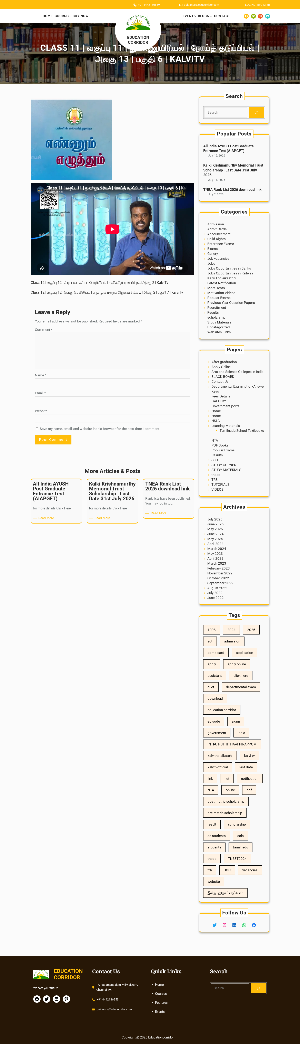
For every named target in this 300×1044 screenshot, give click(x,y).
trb (210, 870)
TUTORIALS (220, 484)
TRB (214, 480)
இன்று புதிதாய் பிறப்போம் (225, 893)
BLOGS (203, 16)
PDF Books (220, 445)
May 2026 (215, 529)
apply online (237, 664)
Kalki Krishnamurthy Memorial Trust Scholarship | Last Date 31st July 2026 (233, 170)
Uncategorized (218, 327)
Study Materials (219, 322)
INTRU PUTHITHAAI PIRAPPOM (232, 744)
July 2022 (214, 593)
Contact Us (220, 381)
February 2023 (218, 568)
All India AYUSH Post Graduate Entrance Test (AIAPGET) (228, 148)
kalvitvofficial (218, 767)
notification (249, 779)
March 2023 (216, 563)
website (214, 882)
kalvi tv (249, 756)
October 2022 (218, 578)
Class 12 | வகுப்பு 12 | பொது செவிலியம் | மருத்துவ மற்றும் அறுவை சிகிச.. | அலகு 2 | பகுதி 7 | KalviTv (107, 292)
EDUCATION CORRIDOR (138, 40)
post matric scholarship (226, 801)
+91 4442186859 (149, 4)
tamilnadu (240, 847)
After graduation (224, 362)
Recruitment (216, 307)
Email (40, 393)
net (226, 779)
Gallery (212, 254)
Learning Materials (225, 426)
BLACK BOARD (222, 377)
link (210, 779)
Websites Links (219, 332)
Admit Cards (217, 229)
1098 (212, 630)
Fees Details (220, 396)
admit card (216, 653)
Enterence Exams (220, 244)
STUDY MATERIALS (226, 470)
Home (216, 411)
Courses (161, 994)
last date (246, 767)
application (244, 653)
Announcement (219, 234)
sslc (240, 836)
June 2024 (215, 534)
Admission (215, 224)
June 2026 (215, 524)
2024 (231, 630)
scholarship (216, 317)
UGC (227, 870)
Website (41, 411)
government (217, 733)
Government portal (225, 406)
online (230, 790)
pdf (249, 790)
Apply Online (221, 367)
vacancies (250, 870)
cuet (211, 687)
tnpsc (215, 475)
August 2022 (217, 588)
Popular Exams (219, 298)
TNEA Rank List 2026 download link (232, 189)
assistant (215, 676)
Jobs (211, 263)
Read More (46, 518)
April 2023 (215, 558)
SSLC (215, 460)
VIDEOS (217, 489)
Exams (212, 249)
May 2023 (215, 554)
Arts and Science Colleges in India (237, 372)
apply (212, 664)
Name (40, 375)
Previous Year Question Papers (231, 303)
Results (213, 312)
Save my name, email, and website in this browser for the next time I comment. (100, 429)
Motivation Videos (221, 293)
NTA (214, 440)
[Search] (256, 112)
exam (236, 721)
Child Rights (216, 239)
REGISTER (263, 4)
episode (214, 721)
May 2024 (215, 539)
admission (232, 641)
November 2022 (219, 573)
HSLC (215, 421)
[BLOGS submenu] (211, 16)
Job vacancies (218, 258)
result (212, 824)
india (241, 733)
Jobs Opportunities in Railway (230, 273)
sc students (217, 836)
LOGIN (249, 4)
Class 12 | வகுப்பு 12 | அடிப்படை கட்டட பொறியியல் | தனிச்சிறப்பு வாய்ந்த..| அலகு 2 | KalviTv (99, 282)
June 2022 (215, 598)
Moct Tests (216, 288)
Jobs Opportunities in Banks (229, 268)
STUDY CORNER (223, 465)
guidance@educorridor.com (201, 4)
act (210, 641)
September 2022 (220, 583)
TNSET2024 (237, 859)
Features (161, 1003)
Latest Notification (221, 283)
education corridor (222, 710)
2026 (251, 630)
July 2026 (214, 519)
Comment (43, 330)
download (215, 698)
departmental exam (241, 687)
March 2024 (216, 549)
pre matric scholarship (225, 813)
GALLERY (218, 401)
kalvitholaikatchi (220, 756)
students (214, 847)
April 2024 (215, 544)
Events (160, 1012)
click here (240, 676)
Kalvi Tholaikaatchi (221, 278)
